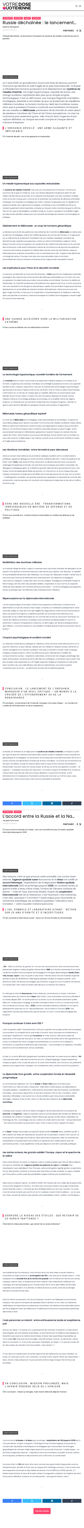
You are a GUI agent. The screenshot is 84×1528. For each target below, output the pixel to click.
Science (17, 812)
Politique (36, 18)
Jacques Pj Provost (11, 820)
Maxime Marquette (11, 27)
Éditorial (18, 18)
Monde (27, 18)
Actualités (7, 18)
